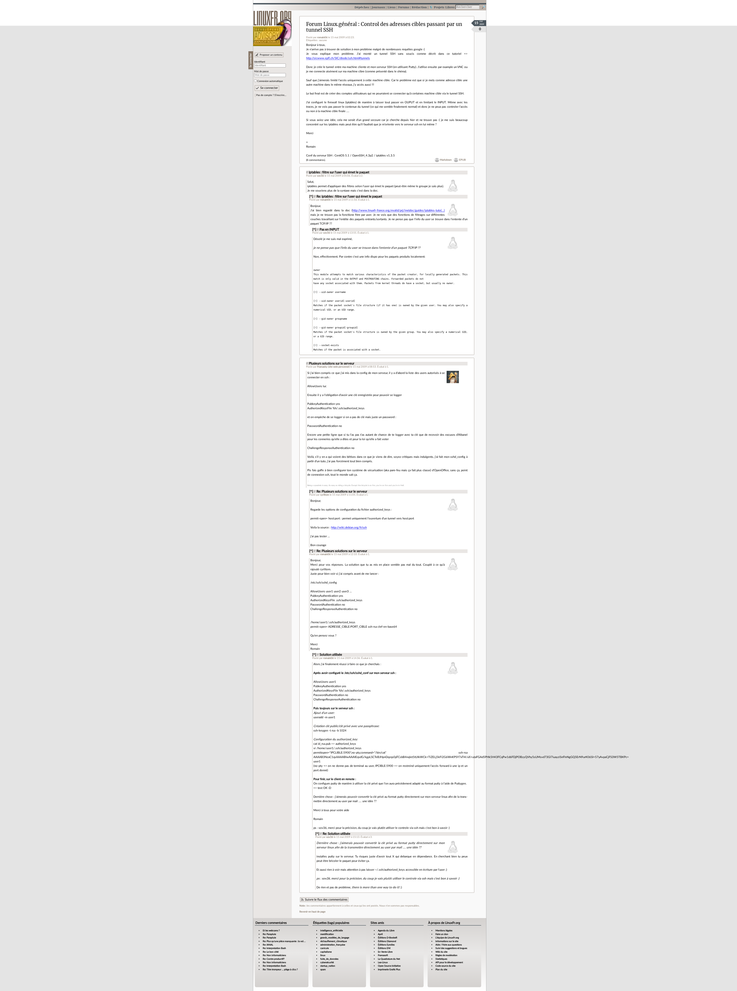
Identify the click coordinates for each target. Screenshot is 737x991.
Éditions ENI (384, 948)
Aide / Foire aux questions (448, 945)
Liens (392, 7)
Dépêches (361, 7)
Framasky (322, 367)
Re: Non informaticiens (274, 955)
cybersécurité (327, 962)
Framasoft (383, 955)
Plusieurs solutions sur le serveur (331, 363)
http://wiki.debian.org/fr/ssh (349, 527)
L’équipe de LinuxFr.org (447, 937)
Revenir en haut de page (312, 912)
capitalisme (326, 952)
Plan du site (441, 969)
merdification (327, 934)
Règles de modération (446, 955)
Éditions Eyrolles (386, 945)
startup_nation (327, 966)
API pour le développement (449, 962)
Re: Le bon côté (270, 952)
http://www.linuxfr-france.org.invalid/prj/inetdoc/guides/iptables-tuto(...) (398, 210)
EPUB (462, 160)
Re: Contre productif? (273, 959)
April (380, 934)
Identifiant (259, 62)
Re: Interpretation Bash (274, 948)
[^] (311, 196)
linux (322, 955)
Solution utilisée (331, 654)
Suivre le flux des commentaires (326, 899)
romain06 (322, 37)
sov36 (320, 176)
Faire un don (441, 934)
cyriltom (324, 495)
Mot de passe (261, 71)
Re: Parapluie (269, 934)
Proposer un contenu (271, 55)
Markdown (446, 160)
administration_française (332, 945)
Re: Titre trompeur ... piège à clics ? (280, 969)
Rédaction (419, 7)
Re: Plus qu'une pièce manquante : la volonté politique (290, 941)
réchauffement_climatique (333, 941)
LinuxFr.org (272, 26)
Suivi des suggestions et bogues (451, 948)
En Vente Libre (385, 952)
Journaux (378, 7)
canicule (324, 948)
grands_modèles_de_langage (334, 937)
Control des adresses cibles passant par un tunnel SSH (384, 27)
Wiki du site (441, 952)
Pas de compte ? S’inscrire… (271, 95)
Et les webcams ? (271, 930)
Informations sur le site (446, 941)
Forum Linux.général (331, 24)
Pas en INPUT (329, 229)
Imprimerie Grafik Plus (389, 969)
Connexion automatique (270, 81)
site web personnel (339, 367)
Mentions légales (443, 930)
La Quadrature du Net (389, 959)
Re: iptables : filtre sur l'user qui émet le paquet (349, 196)
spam (323, 969)
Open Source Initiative (389, 966)
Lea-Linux (383, 962)
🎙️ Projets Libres (442, 7)
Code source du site (445, 966)
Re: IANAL (268, 945)
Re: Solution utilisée (336, 833)
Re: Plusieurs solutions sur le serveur (341, 491)
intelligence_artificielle (331, 930)
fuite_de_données (329, 959)
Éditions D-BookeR (387, 937)
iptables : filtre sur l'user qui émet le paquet (339, 172)
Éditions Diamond (387, 941)
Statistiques (441, 959)
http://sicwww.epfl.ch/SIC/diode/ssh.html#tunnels (338, 58)
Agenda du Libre (386, 930)
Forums (403, 7)
